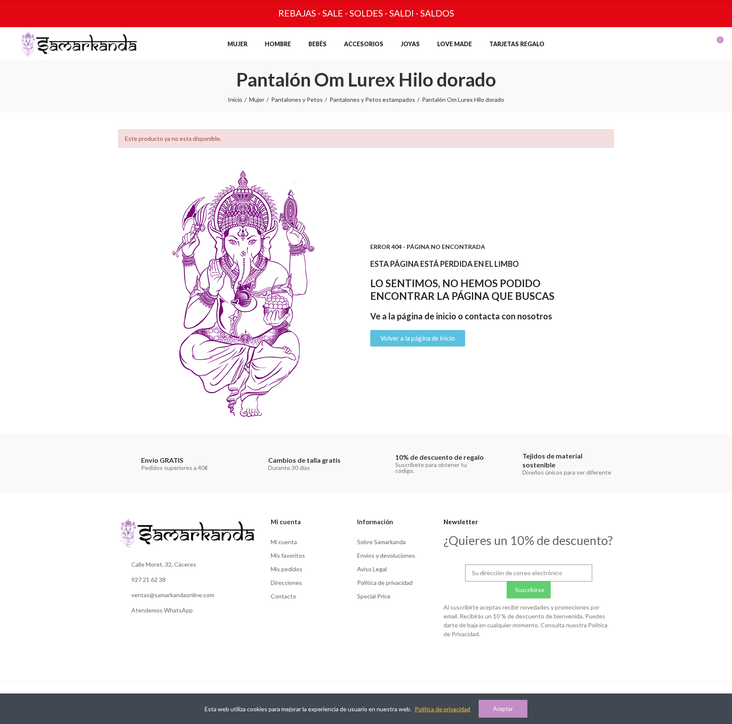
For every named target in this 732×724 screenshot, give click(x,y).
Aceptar (503, 708)
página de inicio (426, 316)
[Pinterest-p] (546, 654)
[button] (417, 338)
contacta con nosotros (508, 316)
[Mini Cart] (710, 44)
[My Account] (676, 44)
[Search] (658, 44)
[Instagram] (511, 654)
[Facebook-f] (528, 654)
